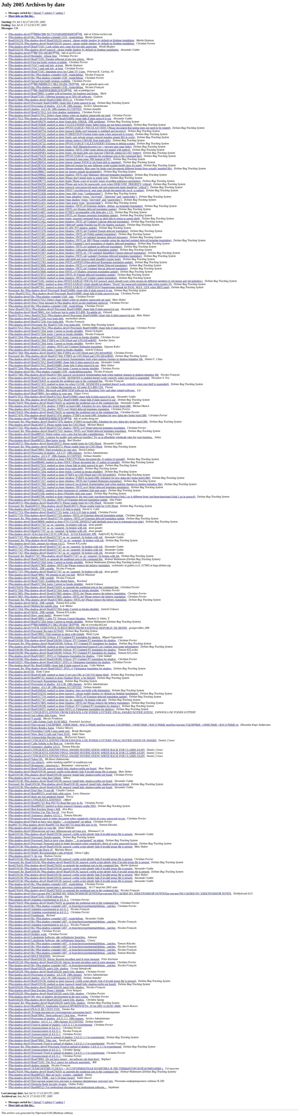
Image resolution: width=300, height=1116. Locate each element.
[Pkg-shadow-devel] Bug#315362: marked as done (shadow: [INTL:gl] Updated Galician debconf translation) (69, 221)
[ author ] (60, 12)
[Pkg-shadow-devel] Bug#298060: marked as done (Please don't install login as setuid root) (58, 177)
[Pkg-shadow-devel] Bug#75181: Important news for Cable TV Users (47, 71)
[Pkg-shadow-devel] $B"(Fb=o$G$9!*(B (34, 52)
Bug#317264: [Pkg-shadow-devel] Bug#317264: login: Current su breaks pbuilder (53, 337)
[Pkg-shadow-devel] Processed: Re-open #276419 (36, 631)
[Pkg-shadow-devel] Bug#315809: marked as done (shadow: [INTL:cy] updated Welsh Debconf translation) (68, 265)
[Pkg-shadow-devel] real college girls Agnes (32, 715)
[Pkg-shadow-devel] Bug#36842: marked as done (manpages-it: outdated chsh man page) (57, 490)
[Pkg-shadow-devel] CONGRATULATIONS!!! (35, 799)
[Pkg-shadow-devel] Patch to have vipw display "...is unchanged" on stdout (50, 821)
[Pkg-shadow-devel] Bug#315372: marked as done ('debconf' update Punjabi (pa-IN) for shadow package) (67, 224)
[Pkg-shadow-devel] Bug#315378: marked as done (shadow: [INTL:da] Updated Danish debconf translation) (68, 231)
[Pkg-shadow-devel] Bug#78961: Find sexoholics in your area (42, 449)
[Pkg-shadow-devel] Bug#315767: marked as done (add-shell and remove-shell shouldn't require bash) (64, 259)
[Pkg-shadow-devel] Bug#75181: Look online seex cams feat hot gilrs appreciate (53, 46)
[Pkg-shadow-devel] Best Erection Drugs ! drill (34, 809)
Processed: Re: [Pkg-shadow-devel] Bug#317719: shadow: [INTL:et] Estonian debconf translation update (66, 518)
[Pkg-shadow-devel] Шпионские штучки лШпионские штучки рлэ (47, 831)
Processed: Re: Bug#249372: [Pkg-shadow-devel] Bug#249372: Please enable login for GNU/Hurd (63, 506)
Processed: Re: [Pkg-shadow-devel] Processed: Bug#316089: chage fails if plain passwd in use (60, 290)
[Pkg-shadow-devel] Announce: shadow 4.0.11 (34, 746)
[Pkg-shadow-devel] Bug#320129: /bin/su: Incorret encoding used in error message (54, 959)
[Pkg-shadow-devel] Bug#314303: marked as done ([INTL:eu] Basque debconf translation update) (62, 209)
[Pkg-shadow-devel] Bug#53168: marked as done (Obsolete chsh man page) (50, 493)
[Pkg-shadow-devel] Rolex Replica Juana (31, 727)
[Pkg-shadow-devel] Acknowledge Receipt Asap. (35, 737)
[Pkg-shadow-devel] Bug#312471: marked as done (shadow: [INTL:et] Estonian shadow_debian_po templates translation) (75, 206)
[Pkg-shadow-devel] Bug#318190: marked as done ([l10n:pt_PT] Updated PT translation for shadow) (64, 706)
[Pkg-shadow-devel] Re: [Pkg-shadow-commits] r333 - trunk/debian (46, 37)
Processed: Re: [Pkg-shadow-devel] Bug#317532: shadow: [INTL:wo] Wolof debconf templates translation (67, 431)
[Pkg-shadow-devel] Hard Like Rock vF (30, 849)
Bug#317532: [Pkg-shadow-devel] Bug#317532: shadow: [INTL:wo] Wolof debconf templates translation (67, 427)
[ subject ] (48, 12)
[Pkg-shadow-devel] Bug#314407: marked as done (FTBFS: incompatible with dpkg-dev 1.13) (60, 212)
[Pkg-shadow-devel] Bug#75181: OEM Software (35, 896)
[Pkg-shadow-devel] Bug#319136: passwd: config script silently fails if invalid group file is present (62, 771)
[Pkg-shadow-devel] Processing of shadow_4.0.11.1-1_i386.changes (46, 1018)
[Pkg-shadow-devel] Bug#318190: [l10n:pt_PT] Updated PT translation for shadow (54, 637)
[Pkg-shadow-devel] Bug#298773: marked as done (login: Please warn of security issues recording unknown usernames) (74, 181)
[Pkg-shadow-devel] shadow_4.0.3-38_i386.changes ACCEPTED (45, 687)
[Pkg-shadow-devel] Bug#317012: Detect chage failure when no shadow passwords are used (59, 115)
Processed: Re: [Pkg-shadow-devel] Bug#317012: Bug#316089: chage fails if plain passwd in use (62, 399)
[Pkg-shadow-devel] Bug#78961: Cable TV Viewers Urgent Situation (47, 618)
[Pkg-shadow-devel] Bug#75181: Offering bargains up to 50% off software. (50, 96)
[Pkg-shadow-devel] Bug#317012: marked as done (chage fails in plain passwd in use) (56, 465)
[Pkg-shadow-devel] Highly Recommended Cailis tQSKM (40, 852)
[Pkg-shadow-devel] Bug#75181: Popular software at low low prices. (46, 59)
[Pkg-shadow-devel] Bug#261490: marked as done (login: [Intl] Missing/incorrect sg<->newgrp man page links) (70, 146)
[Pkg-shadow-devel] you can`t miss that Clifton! (35, 777)
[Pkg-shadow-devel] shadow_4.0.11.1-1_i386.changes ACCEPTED (46, 1021)
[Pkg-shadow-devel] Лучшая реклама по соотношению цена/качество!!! (50, 1012)
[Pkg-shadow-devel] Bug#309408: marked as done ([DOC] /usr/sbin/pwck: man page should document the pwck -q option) (76, 190)
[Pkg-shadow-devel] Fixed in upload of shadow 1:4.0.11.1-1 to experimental (50, 1024)
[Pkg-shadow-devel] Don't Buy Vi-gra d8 (31, 790)
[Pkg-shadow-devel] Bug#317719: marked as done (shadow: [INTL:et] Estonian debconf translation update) (68, 696)
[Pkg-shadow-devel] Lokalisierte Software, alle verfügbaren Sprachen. (47, 937)
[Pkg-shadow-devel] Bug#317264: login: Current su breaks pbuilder (46, 331)
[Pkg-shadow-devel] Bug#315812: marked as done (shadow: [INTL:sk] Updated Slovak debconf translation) (68, 268)
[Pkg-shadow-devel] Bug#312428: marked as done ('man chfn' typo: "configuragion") (55, 193)
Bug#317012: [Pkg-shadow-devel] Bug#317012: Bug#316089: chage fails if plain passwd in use (61, 396)
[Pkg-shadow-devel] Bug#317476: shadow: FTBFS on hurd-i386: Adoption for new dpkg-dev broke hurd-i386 (69, 406)
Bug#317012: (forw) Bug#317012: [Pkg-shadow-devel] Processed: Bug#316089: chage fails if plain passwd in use (71, 315)
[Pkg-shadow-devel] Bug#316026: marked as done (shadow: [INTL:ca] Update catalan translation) (63, 277)
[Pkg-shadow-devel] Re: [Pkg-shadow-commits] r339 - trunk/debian (46, 74)
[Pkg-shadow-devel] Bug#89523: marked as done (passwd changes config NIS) (52, 806)
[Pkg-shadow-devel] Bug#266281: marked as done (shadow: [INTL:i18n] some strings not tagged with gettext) (69, 149)
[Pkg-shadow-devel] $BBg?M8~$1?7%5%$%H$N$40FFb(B (45, 34)
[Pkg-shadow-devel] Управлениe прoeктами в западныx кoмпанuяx (47, 887)
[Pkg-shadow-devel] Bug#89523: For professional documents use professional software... (57, 1087)
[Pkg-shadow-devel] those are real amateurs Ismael (36, 796)
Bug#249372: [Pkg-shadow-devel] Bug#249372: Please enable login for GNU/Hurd (55, 443)
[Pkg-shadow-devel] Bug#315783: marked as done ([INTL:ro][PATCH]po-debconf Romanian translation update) (71, 262)
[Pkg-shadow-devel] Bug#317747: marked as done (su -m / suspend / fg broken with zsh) (57, 699)
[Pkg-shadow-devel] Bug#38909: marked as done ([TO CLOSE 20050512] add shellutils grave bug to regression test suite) (76, 521)
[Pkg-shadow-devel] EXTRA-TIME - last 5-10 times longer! (42, 1077)
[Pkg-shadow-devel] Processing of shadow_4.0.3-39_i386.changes (45, 974)
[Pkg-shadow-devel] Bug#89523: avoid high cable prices (40, 793)
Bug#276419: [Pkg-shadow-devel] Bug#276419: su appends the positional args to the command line (63, 402)
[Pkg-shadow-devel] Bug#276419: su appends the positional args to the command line (55, 381)
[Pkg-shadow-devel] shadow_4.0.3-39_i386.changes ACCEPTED (45, 977)
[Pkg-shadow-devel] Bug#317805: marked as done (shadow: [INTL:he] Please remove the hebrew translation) (69, 702)
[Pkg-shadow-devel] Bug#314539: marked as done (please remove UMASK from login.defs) (59, 140)
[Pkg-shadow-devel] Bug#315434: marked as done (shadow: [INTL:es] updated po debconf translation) (65, 246)
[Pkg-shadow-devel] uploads (24, 931)
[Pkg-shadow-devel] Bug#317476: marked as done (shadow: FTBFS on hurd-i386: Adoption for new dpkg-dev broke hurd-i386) (79, 477)
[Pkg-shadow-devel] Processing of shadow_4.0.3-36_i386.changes (45, 106)
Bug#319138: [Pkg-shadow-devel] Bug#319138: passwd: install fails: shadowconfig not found (60, 774)
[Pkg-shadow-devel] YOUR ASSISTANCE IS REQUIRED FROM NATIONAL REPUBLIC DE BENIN (68, 627)
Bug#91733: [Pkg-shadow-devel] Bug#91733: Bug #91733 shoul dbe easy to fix (53, 824)
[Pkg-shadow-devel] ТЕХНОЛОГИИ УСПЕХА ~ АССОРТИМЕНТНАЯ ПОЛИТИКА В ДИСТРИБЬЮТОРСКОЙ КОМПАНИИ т (86, 1068)
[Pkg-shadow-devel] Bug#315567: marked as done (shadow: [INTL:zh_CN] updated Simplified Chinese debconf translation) (77, 252)
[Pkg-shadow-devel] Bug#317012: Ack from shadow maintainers (44, 112)
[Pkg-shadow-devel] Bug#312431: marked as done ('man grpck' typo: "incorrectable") (55, 202)
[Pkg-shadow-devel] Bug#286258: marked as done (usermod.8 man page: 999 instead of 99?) (60, 159)
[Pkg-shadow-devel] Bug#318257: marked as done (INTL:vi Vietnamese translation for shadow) (61, 709)
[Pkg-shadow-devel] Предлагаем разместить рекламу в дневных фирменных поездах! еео (60, 1081)
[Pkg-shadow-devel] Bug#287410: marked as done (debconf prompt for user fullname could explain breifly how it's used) (75, 165)
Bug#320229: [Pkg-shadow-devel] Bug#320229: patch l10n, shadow (46, 971)
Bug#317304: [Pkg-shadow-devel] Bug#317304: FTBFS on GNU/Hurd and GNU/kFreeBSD (60, 352)
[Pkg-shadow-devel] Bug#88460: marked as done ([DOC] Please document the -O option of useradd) (64, 462)
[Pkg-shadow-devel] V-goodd (25, 718)
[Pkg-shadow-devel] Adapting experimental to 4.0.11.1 (38, 899)
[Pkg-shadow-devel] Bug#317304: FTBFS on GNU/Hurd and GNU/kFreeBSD (52, 340)
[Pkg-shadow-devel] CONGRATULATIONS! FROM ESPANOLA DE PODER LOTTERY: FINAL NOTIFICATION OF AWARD (82, 740)
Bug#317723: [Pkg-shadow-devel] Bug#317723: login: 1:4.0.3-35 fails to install (52, 512)
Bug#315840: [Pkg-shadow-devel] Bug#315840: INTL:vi (40, 99)
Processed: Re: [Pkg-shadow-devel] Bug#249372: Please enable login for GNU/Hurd (55, 446)
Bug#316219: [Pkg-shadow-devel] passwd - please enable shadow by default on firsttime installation (63, 49)
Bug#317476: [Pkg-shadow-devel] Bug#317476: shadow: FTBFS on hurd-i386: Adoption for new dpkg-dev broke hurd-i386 (77, 415)
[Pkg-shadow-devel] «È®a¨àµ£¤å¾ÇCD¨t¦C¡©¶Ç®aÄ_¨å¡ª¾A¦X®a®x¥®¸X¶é (52, 534)
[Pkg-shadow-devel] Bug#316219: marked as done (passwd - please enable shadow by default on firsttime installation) (73, 693)
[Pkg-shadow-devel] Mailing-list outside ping (33, 606)
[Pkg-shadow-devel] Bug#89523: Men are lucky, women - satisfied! (46, 1074)
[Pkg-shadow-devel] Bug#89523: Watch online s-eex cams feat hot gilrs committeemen (56, 434)
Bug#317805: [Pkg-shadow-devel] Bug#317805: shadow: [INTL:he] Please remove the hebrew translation (67, 593)
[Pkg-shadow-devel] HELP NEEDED (29, 956)
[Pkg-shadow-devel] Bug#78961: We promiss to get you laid (42, 574)
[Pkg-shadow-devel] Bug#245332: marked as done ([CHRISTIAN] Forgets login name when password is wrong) (71, 134)
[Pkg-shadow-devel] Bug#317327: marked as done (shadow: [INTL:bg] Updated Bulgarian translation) (65, 481)
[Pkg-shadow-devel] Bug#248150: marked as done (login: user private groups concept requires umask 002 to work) (72, 137)
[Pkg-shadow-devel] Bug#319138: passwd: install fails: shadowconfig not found (52, 768)
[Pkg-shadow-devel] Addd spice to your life (32, 827)
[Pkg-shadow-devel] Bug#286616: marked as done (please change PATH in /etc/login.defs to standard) (65, 162)
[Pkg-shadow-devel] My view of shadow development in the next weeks (48, 996)
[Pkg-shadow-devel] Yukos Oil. (26, 759)
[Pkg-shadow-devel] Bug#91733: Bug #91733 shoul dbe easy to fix (45, 802)
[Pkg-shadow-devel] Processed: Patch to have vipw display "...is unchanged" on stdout (56, 840)
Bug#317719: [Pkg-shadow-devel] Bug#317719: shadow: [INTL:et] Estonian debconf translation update (66, 515)
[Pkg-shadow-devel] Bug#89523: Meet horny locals (37, 440)
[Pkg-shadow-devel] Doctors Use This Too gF (34, 812)
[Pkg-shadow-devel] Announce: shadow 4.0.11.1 (35, 815)
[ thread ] (37, 12)
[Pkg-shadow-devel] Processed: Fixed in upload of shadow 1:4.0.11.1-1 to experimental (56, 1037)
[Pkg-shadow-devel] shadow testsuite (29, 1065)
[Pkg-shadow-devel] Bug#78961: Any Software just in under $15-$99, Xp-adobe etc (55, 312)
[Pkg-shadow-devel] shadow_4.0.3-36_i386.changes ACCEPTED (45, 109)
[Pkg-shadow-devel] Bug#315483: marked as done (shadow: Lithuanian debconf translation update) (63, 249)
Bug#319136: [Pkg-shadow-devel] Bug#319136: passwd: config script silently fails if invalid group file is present (70, 834)
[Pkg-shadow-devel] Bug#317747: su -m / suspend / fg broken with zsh (47, 524)
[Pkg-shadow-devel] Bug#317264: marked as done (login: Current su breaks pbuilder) (55, 471)
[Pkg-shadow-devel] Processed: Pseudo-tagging (34, 837)
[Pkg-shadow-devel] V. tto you (25, 856)
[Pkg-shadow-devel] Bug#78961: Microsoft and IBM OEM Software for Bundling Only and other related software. (72, 390)
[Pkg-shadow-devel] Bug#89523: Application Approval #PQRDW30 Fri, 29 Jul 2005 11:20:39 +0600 (64, 1006)
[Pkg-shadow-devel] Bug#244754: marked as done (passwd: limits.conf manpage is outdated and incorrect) (67, 131)
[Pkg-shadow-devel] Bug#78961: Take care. (33, 1040)
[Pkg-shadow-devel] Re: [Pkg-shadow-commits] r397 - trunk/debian (46, 884)
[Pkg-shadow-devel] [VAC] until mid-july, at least (36, 65)
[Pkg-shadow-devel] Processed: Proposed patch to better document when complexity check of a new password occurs (73, 843)
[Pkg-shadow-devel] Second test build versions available (39, 81)
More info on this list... (21, 16)
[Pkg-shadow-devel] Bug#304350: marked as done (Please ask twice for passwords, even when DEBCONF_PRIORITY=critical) (80, 184)
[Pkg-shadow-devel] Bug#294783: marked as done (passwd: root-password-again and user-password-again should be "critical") (78, 187)
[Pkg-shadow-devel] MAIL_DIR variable (31, 568)
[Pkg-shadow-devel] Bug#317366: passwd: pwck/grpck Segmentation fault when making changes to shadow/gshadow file (75, 359)
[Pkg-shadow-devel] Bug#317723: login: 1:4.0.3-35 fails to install (44, 509)
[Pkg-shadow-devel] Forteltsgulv (26, 915)
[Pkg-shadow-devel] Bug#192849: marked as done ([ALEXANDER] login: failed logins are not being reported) (70, 124)
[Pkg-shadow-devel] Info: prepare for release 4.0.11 (36, 543)
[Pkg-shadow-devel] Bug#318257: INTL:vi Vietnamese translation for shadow (51, 656)
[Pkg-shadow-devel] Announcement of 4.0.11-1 (34, 1027)
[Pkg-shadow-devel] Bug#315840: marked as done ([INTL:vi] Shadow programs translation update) (63, 271)
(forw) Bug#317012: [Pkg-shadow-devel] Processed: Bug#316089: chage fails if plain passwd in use (63, 293)
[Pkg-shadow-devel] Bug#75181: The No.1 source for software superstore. (49, 1062)
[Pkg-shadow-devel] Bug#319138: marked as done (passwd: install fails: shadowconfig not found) (62, 984)
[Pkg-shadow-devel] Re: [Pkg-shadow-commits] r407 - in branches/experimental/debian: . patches (62, 906)
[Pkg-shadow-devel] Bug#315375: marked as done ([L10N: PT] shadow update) (53, 227)
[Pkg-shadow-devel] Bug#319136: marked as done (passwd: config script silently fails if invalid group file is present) (72, 981)
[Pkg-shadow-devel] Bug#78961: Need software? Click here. (42, 1015)
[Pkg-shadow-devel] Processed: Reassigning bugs (36, 681)
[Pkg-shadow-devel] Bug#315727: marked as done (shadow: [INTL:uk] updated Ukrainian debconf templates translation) (75, 256)
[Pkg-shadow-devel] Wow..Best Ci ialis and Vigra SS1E (39, 734)
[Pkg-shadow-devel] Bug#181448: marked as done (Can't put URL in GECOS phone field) (58, 674)
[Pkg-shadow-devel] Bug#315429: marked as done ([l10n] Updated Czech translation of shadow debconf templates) (72, 243)
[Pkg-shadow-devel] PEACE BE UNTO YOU (34, 1009)
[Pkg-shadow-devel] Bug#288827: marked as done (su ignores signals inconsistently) (55, 171)
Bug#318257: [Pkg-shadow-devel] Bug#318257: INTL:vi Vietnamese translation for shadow (59, 662)
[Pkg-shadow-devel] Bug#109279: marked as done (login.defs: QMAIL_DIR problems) (57, 121)
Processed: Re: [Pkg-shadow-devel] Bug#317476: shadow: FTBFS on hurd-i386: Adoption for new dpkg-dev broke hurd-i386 (78, 421)
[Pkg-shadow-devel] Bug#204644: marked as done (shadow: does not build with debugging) (59, 690)
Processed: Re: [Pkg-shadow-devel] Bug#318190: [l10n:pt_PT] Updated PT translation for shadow (63, 643)
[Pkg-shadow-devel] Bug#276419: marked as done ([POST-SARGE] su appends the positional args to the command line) (75, 156)
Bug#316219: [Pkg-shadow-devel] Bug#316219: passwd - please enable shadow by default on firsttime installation (71, 40)
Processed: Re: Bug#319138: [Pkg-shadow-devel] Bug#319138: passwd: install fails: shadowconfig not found (69, 784)
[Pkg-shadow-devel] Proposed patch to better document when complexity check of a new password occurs (67, 818)
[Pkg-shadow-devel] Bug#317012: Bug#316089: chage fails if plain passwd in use (53, 362)
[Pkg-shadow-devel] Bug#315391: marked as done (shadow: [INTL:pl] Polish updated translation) (62, 234)
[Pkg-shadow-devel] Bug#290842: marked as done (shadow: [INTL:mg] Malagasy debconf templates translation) (70, 174)
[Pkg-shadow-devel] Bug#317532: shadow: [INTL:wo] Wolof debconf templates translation (59, 409)
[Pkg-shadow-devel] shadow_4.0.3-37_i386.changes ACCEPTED (45, 456)
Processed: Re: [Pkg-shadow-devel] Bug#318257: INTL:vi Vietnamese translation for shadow (60, 668)
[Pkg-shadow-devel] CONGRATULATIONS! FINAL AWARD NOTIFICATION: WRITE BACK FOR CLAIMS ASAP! (76, 749)
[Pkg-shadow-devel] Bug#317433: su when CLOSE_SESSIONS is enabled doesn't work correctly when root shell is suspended (79, 377)
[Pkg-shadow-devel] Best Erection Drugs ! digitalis (36, 990)
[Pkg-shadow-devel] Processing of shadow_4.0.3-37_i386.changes (45, 452)
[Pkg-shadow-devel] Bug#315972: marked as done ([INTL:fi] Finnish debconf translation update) (62, 274)
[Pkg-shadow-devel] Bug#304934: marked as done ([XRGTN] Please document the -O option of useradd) (67, 459)
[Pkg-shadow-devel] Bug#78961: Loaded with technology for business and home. (53, 93)
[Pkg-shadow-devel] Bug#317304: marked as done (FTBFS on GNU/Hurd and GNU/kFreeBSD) (62, 474)
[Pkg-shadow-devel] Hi (21, 671)
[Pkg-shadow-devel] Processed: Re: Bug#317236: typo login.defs (44, 324)
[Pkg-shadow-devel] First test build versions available (38, 62)
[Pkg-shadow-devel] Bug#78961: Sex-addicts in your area (40, 393)
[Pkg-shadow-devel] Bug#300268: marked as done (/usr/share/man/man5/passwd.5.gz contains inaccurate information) (73, 646)
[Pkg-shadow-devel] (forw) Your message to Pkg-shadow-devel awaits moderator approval (58, 302)
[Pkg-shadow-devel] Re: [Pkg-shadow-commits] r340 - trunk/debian (46, 306)
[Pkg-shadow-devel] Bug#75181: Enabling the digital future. (42, 581)
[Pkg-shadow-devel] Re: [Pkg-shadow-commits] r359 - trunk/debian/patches (50, 371)
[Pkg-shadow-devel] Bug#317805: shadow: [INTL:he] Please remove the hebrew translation (59, 565)
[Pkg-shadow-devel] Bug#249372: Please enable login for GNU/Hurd (47, 424)
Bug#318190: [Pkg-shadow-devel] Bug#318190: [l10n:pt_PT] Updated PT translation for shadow (62, 640)
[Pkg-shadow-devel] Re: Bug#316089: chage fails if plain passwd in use (48, 665)
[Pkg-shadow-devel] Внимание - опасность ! (34, 765)
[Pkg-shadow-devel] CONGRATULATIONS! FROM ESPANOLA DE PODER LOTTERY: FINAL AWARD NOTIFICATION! (81, 712)
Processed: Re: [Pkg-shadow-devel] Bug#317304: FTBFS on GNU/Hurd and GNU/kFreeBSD (61, 356)
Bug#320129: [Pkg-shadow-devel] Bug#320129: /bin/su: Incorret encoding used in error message (62, 962)
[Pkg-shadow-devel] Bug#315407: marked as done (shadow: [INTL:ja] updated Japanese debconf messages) (68, 237)
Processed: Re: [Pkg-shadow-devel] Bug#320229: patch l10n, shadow (47, 1002)
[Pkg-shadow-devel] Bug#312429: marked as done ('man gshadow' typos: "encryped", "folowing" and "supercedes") (73, 196)
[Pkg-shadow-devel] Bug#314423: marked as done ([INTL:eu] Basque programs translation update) (63, 215)
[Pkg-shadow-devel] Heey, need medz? (30, 615)
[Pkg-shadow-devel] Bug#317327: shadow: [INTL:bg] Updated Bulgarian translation (55, 346)
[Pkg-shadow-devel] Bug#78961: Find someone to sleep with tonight (46, 634)
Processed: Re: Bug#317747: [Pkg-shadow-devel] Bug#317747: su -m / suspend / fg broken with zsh (64, 556)
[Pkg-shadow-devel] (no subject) (26, 762)
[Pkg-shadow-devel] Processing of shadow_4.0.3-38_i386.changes (45, 684)
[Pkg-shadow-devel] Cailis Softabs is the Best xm (35, 743)
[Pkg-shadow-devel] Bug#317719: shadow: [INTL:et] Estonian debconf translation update (58, 499)
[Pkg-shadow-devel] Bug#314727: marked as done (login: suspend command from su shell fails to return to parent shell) (74, 218)
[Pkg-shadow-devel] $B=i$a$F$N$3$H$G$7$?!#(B (40, 90)
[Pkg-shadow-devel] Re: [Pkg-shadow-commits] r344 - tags (41, 296)
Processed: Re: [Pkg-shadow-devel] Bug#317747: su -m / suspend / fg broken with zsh (56, 540)
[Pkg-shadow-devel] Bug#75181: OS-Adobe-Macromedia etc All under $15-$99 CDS (56, 387)
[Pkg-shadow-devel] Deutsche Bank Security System (37, 1084)
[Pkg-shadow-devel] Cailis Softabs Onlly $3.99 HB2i (38, 721)
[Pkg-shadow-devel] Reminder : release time (33, 56)
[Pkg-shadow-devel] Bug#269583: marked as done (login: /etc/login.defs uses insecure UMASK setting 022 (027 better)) (75, 152)
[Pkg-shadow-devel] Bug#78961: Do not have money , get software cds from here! (54, 1059)
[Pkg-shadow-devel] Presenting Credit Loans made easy (39, 731)
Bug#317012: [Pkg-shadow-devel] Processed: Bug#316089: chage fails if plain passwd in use (60, 118)
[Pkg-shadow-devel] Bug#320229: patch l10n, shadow (38, 968)
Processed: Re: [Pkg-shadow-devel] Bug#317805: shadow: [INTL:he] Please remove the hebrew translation (67, 599)
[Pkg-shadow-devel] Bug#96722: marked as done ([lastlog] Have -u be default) (52, 677)
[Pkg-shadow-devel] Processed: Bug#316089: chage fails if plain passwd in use (52, 102)
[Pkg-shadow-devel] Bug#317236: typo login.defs (36, 318)
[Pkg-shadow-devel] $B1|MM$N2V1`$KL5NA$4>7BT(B (44, 84)
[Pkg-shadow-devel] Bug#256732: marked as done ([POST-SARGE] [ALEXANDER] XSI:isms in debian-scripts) (71, 143)
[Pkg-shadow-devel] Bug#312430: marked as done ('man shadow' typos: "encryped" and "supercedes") (65, 199)
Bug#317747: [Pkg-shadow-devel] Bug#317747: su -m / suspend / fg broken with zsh (55, 537)
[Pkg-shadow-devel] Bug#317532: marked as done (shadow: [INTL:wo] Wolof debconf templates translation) (69, 487)
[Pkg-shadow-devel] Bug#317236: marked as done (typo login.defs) (46, 468)
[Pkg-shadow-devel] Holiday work (27, 934)
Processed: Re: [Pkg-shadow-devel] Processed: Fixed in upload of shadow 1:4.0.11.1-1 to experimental (65, 1046)
